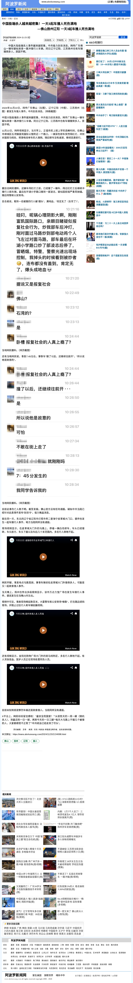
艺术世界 (96, 953)
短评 (57, 949)
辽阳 (25, 741)
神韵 (24, 928)
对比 (72, 949)
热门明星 (36, 960)
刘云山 (42, 934)
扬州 (16, 741)
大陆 (34, 12)
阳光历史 (62, 968)
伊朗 (6, 928)
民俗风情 (103, 964)
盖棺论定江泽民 (25, 968)
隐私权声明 (106, 976)
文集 (46, 949)
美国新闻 (26, 12)
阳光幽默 (71, 968)
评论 (19, 9)
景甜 (29, 928)
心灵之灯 (45, 953)
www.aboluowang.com (53, 2)
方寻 (25, 729)
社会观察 (36, 964)
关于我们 (78, 976)
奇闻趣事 (70, 964)
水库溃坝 (35, 931)
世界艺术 (40, 957)
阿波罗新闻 (16, 4)
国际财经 (61, 12)
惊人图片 (14, 968)
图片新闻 (114, 945)
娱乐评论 (62, 960)
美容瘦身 (105, 953)
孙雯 (81, 931)
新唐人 (36, 729)
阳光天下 (79, 968)
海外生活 (53, 953)
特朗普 (44, 931)
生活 (26, 9)
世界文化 (14, 957)
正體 (111, 2)
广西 (19, 928)
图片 (66, 15)
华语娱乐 (27, 960)
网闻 (75, 12)
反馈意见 (87, 976)
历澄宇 (12, 40)
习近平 (68, 928)
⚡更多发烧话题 (12, 924)
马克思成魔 (51, 928)
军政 (18, 12)
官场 (87, 12)
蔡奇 (56, 934)
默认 (82, 40)
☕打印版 (112, 19)
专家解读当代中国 (40, 968)
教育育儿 (79, 953)
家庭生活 (36, 953)
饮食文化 (19, 964)
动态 (41, 949)
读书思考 (22, 957)
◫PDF (127, 19)
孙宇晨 (61, 928)
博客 (57, 9)
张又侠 (19, 931)
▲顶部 (115, 976)
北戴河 (24, 934)
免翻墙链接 (120, 2)
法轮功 (27, 931)
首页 (4, 9)
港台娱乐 (45, 960)
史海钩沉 (27, 953)
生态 (111, 12)
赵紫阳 (70, 934)
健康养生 (19, 953)
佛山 (6, 741)
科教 (81, 12)
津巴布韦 (33, 934)
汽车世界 (45, 964)
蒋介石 (17, 934)
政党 (52, 949)
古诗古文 (113, 953)
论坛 (50, 9)
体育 (105, 12)
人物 (69, 12)
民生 (93, 12)
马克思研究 (53, 968)
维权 (99, 12)
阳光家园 (88, 968)
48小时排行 (96, 42)
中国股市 (53, 931)
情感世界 (27, 964)
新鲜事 (34, 9)
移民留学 (53, 964)
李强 (68, 931)
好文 (62, 949)
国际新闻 (51, 12)
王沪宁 (61, 931)
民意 (82, 949)
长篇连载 (57, 957)
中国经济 (41, 12)
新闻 (12, 9)
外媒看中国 (25, 949)
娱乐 (42, 9)
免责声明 (96, 976)
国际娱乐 (53, 960)
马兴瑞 (41, 928)
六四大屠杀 (9, 931)
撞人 (35, 741)
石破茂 (74, 931)
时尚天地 (62, 964)
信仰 (123, 12)
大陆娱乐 (19, 960)
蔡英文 (62, 934)
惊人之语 (34, 949)
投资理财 (122, 953)
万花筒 (78, 964)
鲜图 (110, 964)
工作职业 (70, 953)
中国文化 (87, 953)
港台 (117, 12)
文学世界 (48, 957)
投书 (67, 949)
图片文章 (65, 957)
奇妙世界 (86, 964)
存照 (77, 949)
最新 (10, 12)
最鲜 (12, 964)
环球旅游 (94, 964)
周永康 (77, 934)
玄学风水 (62, 953)
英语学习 (31, 957)
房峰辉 (49, 934)
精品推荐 (70, 960)
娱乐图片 (79, 960)
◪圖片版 (120, 19)
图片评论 (88, 949)
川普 (35, 928)
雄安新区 (8, 934)
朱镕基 (12, 928)
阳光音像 (96, 968)
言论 (17, 949)
